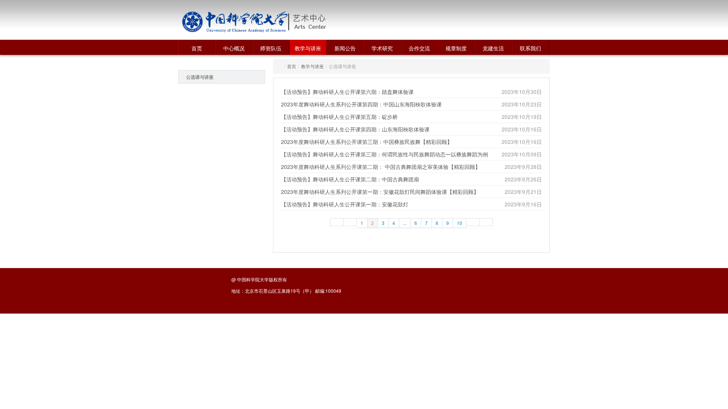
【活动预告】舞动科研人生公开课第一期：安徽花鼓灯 (344, 204)
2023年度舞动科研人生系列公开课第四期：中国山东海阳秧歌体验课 (361, 104)
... (404, 223)
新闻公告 (345, 48)
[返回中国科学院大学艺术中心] (336, 21)
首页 (196, 48)
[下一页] (473, 222)
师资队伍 (270, 48)
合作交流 (419, 48)
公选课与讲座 (199, 76)
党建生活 (493, 48)
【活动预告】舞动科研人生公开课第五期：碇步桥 (339, 116)
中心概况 (234, 48)
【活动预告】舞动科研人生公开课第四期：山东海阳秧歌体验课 (355, 129)
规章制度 (456, 48)
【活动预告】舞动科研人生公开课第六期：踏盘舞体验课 (347, 91)
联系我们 (530, 48)
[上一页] (350, 222)
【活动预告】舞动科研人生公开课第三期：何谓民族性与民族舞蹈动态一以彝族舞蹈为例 (384, 154)
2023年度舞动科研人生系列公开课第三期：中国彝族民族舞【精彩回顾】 (366, 141)
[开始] (337, 222)
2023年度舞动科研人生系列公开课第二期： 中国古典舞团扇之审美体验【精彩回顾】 (380, 166)
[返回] (235, 21)
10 (459, 223)
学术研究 (382, 48)
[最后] (486, 222)
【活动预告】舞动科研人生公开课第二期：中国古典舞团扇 (350, 179)
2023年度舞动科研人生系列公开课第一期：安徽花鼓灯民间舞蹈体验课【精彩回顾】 (380, 191)
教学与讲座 (308, 48)
